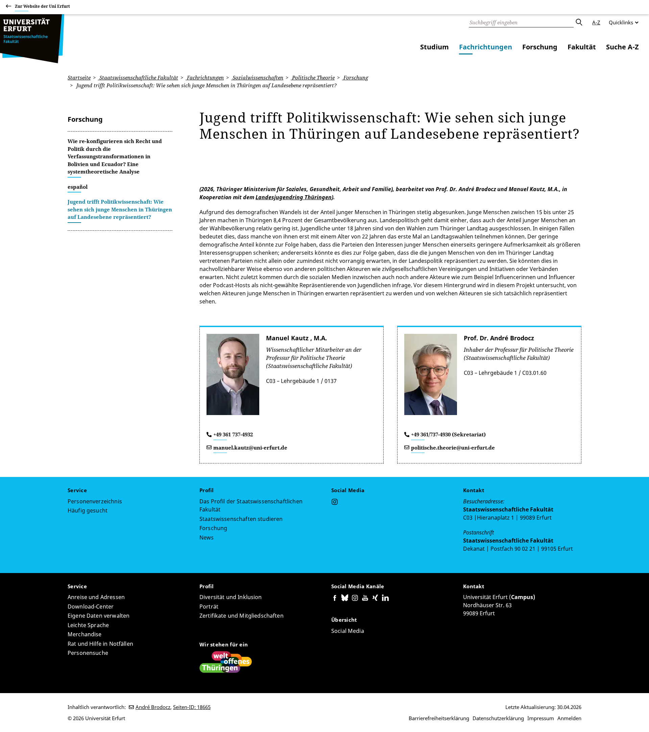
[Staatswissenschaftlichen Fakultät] (32, 38)
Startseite (79, 77)
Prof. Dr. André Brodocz (499, 338)
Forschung (539, 46)
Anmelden (569, 718)
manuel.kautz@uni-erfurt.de (250, 447)
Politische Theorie (313, 77)
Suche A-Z (622, 46)
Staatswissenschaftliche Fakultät (138, 77)
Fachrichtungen (485, 46)
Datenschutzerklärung (498, 718)
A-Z (596, 22)
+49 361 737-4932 (233, 434)
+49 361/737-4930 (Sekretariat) (448, 434)
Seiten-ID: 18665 (192, 707)
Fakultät (582, 46)
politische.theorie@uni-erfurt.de (453, 447)
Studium (434, 46)
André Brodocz (153, 707)
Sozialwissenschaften (257, 77)
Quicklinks (621, 22)
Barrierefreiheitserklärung (439, 718)
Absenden (579, 22)
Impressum (540, 718)
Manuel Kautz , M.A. (296, 338)
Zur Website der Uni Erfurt (42, 6)
